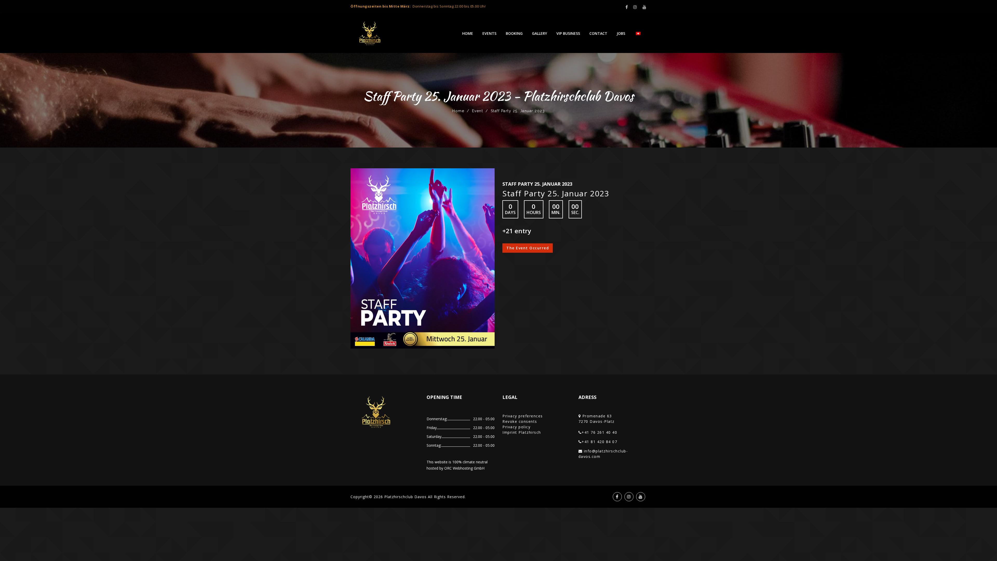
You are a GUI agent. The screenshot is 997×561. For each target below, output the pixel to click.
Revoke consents (519, 421)
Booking (514, 33)
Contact (598, 33)
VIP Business (568, 33)
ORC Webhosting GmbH (464, 468)
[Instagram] (635, 7)
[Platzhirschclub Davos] (370, 33)
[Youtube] (645, 7)
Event (477, 111)
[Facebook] (626, 7)
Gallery (539, 33)
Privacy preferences (522, 415)
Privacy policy (516, 426)
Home (467, 33)
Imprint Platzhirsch (521, 432)
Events (489, 33)
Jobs (621, 33)
